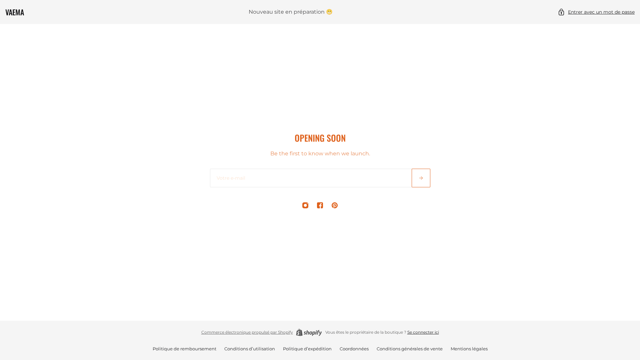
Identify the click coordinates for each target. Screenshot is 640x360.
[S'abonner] (421, 178)
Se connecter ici (423, 332)
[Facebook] (320, 205)
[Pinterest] (334, 205)
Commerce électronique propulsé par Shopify (247, 332)
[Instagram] (305, 205)
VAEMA (14, 12)
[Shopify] (309, 332)
